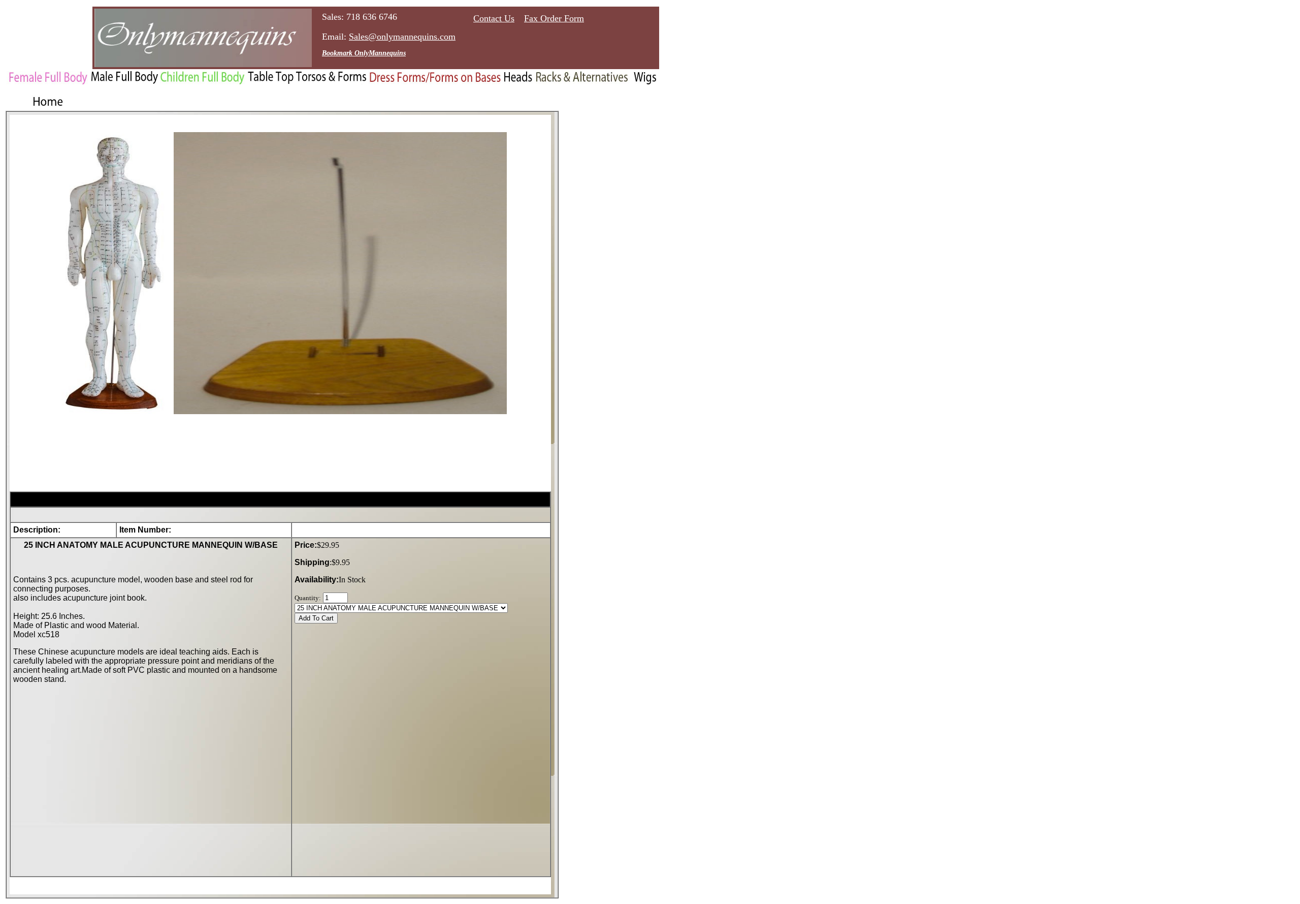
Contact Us (493, 18)
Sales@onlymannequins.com (402, 37)
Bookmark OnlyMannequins (364, 53)
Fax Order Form (554, 18)
